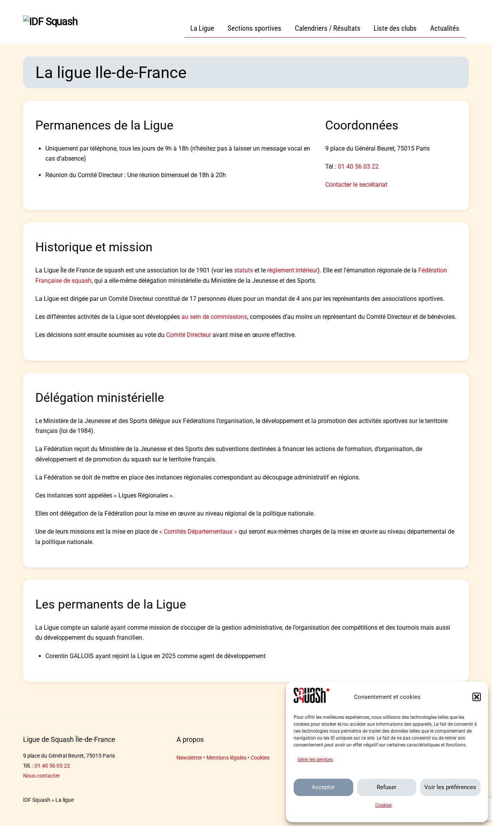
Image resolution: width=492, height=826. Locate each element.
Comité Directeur (188, 334)
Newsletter (189, 758)
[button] (476, 697)
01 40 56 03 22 (358, 166)
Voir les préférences (450, 787)
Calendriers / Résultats (328, 28)
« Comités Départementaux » (198, 531)
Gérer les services (315, 759)
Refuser (386, 787)
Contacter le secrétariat (356, 184)
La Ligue (202, 28)
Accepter (323, 787)
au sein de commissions (214, 316)
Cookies (383, 805)
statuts (243, 270)
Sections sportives (254, 28)
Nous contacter (41, 776)
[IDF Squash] (50, 21)
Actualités (444, 28)
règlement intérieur (292, 270)
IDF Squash (36, 800)
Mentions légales (226, 758)
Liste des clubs (395, 28)
